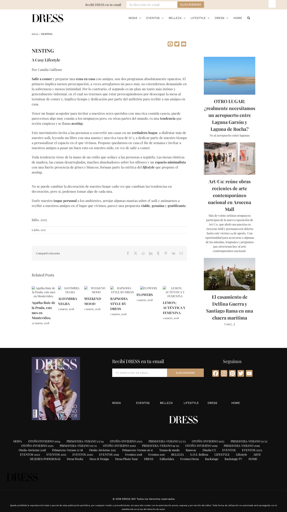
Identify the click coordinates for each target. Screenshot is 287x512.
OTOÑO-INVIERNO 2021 (37, 446)
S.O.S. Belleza (199, 454)
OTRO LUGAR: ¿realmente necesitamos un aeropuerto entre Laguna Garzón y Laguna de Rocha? (229, 115)
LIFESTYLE (191, 403)
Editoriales (167, 459)
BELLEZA (166, 403)
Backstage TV (233, 459)
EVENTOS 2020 (82, 454)
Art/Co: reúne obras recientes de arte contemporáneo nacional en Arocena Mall (229, 195)
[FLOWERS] (148, 288)
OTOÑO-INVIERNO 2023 (126, 441)
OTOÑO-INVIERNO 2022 (208, 441)
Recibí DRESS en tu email (103, 5)
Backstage (211, 459)
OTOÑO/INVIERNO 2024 (44, 441)
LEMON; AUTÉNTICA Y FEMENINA (174, 307)
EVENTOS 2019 (109, 454)
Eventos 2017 (156, 454)
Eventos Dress (189, 459)
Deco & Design (99, 459)
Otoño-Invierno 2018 (32, 450)
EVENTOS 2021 (56, 454)
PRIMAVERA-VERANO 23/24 (85, 441)
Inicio (35, 34)
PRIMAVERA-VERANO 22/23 (167, 441)
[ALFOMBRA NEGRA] (70, 288)
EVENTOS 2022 (30, 454)
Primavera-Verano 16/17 (137, 450)
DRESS (212, 403)
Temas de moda (169, 450)
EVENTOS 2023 (252, 450)
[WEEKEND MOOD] (96, 288)
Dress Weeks (75, 459)
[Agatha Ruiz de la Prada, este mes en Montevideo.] (44, 288)
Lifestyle (241, 454)
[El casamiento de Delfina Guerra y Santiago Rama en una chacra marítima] (229, 274)
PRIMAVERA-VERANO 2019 (242, 446)
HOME (235, 403)
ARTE (257, 454)
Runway (191, 450)
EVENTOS (143, 403)
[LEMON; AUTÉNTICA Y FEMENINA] (175, 288)
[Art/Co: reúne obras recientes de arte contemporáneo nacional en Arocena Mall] (229, 158)
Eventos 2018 (133, 454)
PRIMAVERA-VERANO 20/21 (78, 446)
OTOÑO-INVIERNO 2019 (201, 446)
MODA (116, 403)
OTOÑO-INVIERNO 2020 (119, 446)
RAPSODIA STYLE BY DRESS (119, 303)
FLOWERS (145, 294)
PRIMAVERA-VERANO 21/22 (249, 441)
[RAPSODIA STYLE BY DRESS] (122, 288)
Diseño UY (209, 450)
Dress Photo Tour (126, 459)
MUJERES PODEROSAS (45, 459)
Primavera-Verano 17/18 (67, 450)
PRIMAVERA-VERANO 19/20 (160, 446)
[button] (248, 17)
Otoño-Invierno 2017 (102, 450)
